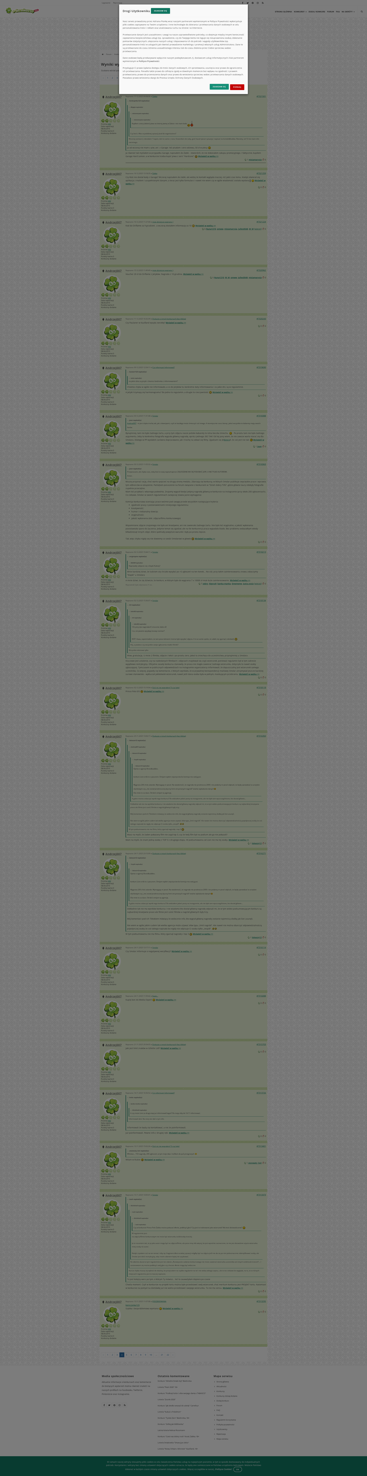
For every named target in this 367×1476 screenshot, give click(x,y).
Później (237, 87)
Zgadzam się (160, 11)
